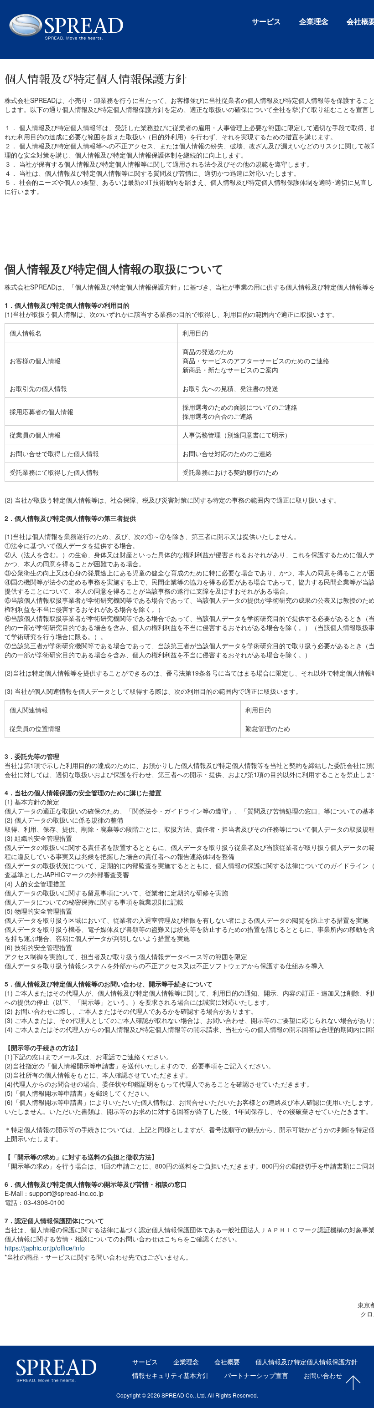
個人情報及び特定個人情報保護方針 (306, 1361)
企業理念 (313, 21)
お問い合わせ (323, 1375)
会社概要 (227, 1361)
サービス (266, 21)
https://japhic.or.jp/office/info (45, 1247)
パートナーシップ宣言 (256, 1375)
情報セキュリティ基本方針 (170, 1375)
